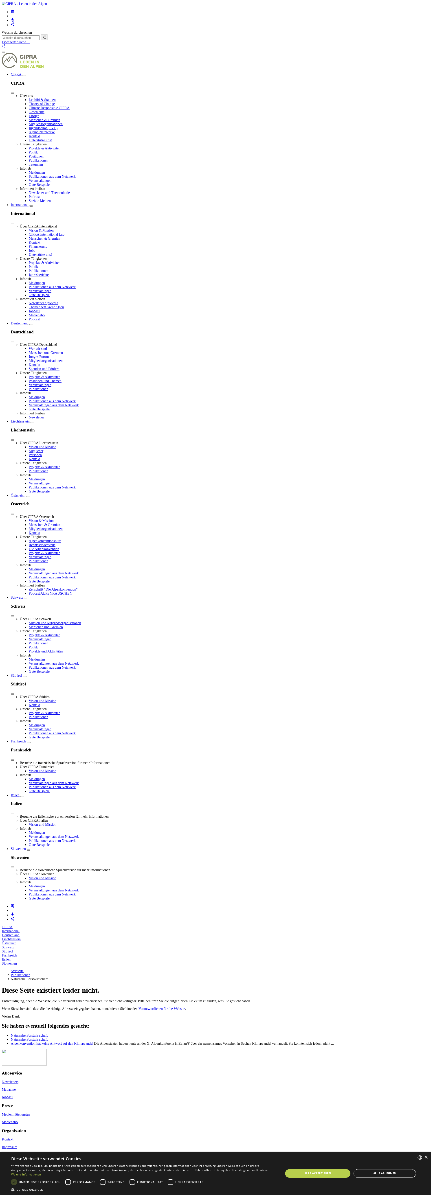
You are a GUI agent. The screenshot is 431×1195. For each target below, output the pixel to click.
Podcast (34, 319)
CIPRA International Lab (46, 234)
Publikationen (38, 160)
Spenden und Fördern (44, 369)
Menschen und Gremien (46, 353)
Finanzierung (38, 246)
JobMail (34, 311)
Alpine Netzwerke (42, 132)
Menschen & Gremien (44, 120)
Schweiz (17, 597)
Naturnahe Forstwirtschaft (29, 1035)
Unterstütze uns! (40, 140)
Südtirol (16, 675)
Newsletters (10, 1082)
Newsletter (36, 417)
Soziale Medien (40, 201)
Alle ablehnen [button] (384, 1173)
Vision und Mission (42, 447)
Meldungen (37, 172)
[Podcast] (12, 20)
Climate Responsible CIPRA (49, 108)
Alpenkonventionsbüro (45, 541)
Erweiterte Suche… (16, 42)
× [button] (426, 1157)
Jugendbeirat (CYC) (43, 128)
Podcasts (35, 197)
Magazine (9, 1089)
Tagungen (36, 164)
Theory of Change (42, 104)
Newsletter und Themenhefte (49, 193)
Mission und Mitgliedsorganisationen (55, 623)
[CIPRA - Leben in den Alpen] (24, 4)
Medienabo (37, 315)
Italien (15, 795)
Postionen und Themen (45, 381)
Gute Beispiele (39, 184)
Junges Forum (39, 357)
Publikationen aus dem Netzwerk (52, 176)
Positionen (36, 156)
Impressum (9, 1147)
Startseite (17, 971)
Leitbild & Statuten (42, 100)
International (20, 205)
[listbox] (420, 1157)
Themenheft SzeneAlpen (46, 307)
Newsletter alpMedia (43, 303)
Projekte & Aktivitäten (44, 148)
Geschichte (36, 112)
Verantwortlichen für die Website (162, 1009)
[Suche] (44, 37)
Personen (35, 455)
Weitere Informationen (26, 1174)
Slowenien (18, 849)
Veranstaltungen (40, 180)
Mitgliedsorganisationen (46, 124)
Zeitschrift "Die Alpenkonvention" (53, 589)
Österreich (18, 495)
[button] (143, 1189)
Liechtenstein (20, 421)
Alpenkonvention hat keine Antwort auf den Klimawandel (52, 1043)
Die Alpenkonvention (44, 549)
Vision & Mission (41, 230)
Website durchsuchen (17, 32)
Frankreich (18, 741)
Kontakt (34, 136)
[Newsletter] (12, 12)
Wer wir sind (38, 348)
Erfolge (34, 116)
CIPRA (16, 74)
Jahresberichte (39, 275)
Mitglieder (36, 451)
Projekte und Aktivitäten (46, 651)
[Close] (12, 93)
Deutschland (20, 323)
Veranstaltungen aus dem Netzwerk (54, 405)
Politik (33, 152)
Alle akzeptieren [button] (317, 1173)
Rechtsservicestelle (42, 545)
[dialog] (215, 1173)
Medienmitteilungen (16, 1114)
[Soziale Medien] (12, 25)
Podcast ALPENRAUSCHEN (50, 593)
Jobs (32, 250)
